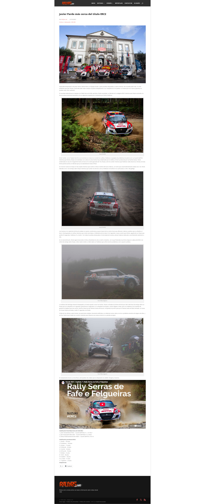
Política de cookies (85, 501)
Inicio (93, 3)
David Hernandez (101, 501)
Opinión (109, 3)
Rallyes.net (64, 19)
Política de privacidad (72, 501)
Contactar (128, 3)
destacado (67, 22)
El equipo (137, 3)
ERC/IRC (73, 22)
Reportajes (119, 3)
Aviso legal (62, 501)
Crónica (61, 22)
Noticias (100, 3)
